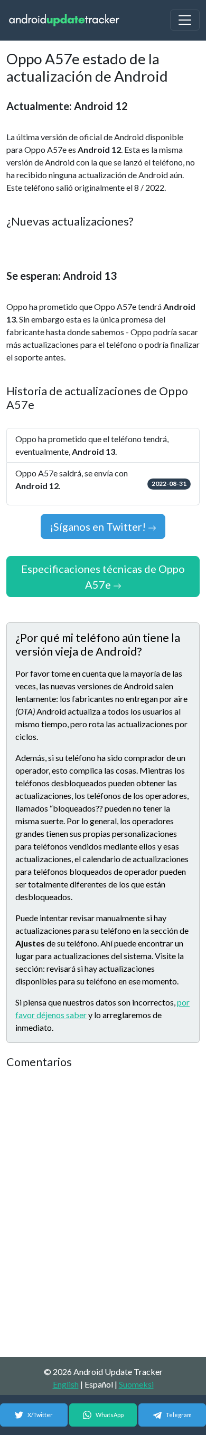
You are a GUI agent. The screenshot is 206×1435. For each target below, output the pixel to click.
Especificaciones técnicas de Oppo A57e (103, 576)
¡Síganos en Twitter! (99, 526)
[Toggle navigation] (185, 20)
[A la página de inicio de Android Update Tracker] (64, 20)
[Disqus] (103, 1213)
